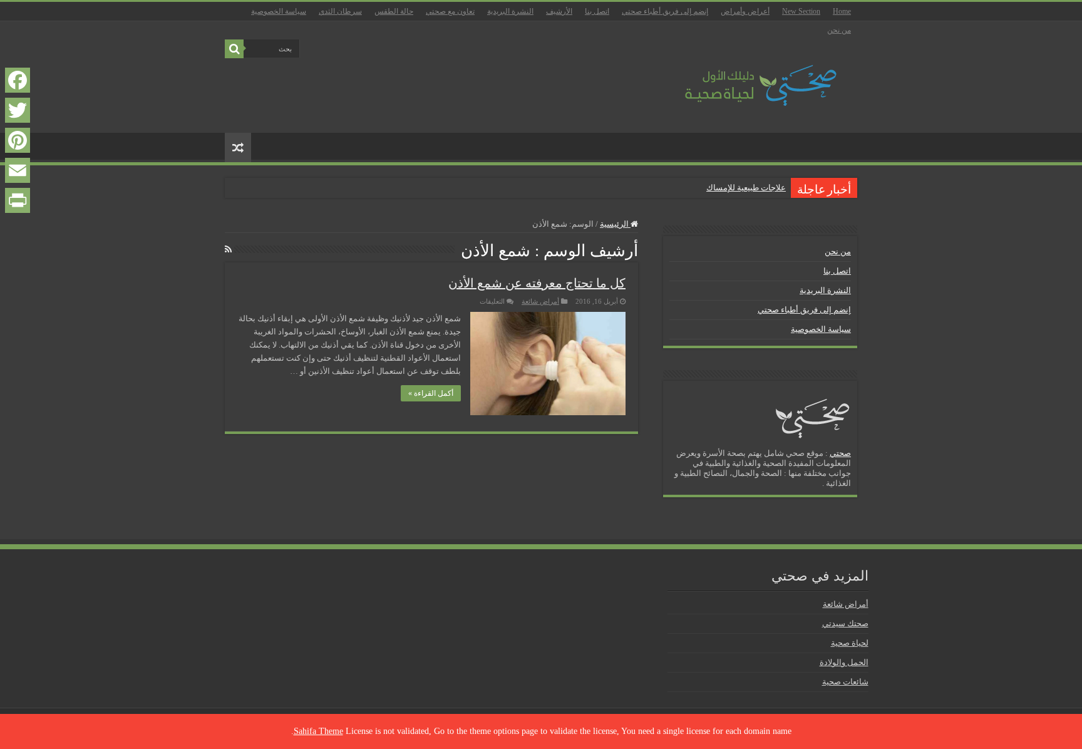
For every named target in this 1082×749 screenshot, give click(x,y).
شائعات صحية (845, 681)
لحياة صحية (849, 643)
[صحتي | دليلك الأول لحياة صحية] (746, 76)
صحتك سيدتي (845, 623)
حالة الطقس (393, 11)
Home (842, 11)
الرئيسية (615, 224)
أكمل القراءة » (430, 393)
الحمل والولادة (844, 662)
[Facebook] (18, 80)
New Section (801, 11)
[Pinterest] (18, 140)
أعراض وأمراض (745, 11)
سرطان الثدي (340, 11)
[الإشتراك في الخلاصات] (228, 250)
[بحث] (234, 48)
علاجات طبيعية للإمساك (746, 187)
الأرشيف (559, 11)
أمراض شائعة (540, 301)
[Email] (18, 170)
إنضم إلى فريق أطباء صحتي (665, 11)
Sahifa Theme (318, 731)
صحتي (840, 453)
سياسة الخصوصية (278, 11)
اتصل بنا (597, 11)
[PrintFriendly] (18, 200)
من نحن (839, 30)
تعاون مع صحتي (450, 11)
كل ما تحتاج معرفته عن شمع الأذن (537, 283)
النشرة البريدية (510, 11)
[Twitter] (18, 110)
